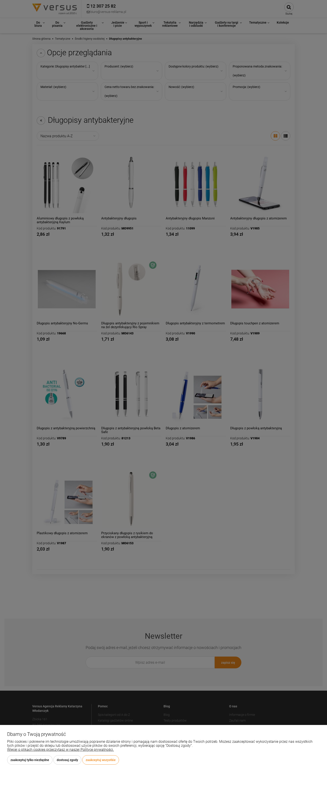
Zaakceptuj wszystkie (101, 760)
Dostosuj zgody (67, 760)
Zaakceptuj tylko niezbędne (29, 760)
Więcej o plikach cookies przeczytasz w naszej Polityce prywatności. (60, 749)
